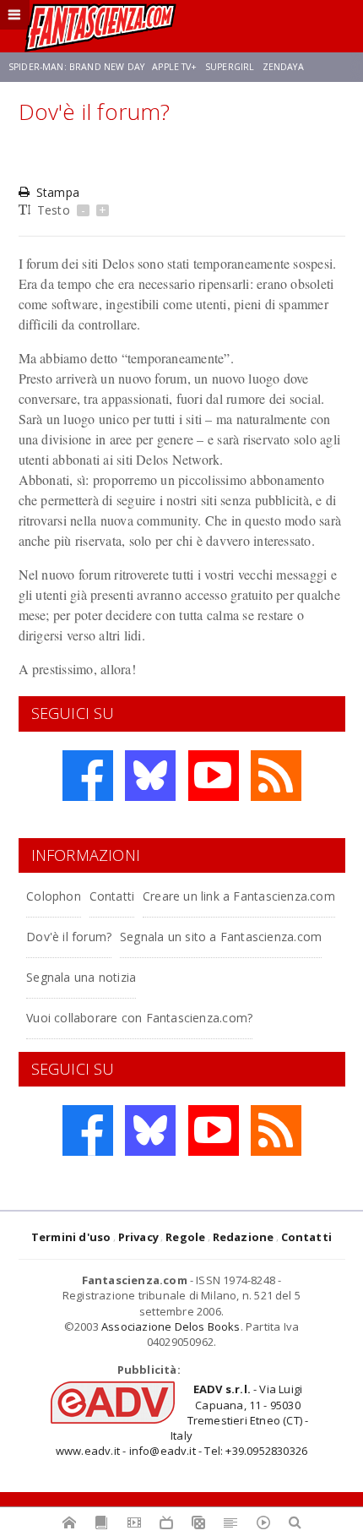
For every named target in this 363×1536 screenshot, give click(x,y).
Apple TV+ (174, 67)
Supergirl (229, 67)
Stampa (57, 192)
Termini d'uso (71, 1237)
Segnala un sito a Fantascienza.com (221, 937)
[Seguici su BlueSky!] (150, 775)
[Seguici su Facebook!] (87, 775)
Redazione (243, 1237)
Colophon (53, 896)
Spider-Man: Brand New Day (76, 67)
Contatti (112, 896)
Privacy (138, 1237)
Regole (185, 1237)
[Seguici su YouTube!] (213, 775)
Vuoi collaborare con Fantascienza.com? (139, 1018)
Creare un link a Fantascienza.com (239, 896)
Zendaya (283, 67)
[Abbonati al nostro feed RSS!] (276, 775)
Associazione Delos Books (171, 1326)
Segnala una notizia (81, 977)
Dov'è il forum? (68, 937)
